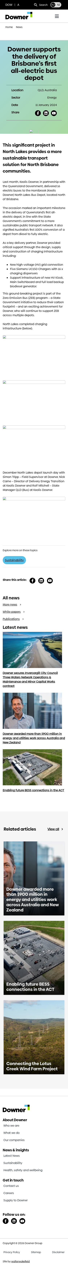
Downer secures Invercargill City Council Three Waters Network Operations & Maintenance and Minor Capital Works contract (30, 679)
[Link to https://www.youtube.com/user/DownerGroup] (22, 1221)
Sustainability (14, 560)
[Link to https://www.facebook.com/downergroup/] (6, 1221)
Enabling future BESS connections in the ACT (33, 790)
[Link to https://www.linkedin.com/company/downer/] (14, 1221)
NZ (58, 4)
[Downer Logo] (18, 13)
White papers (12, 612)
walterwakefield (20, 1261)
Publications (11, 619)
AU (53, 4)
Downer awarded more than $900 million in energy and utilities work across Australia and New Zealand (34, 738)
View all (53, 829)
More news (10, 604)
